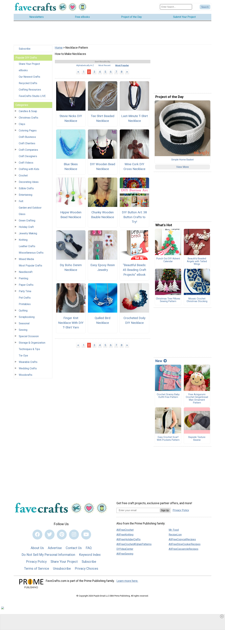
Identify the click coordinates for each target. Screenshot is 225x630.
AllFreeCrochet (125, 529)
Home (59, 47)
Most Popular (122, 65)
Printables (25, 304)
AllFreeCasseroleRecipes (183, 549)
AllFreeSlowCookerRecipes (184, 544)
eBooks (23, 70)
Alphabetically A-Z (85, 65)
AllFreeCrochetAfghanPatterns (134, 544)
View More (182, 167)
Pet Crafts (25, 297)
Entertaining (25, 194)
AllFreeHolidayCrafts (128, 539)
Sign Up (165, 510)
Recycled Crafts (28, 83)
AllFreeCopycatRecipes (182, 539)
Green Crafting (27, 220)
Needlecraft (25, 272)
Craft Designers (28, 156)
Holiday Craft (26, 227)
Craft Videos (26, 162)
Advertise (55, 548)
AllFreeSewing (124, 553)
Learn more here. (127, 581)
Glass (22, 214)
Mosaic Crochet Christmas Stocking (197, 300)
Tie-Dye (23, 355)
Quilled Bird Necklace (102, 320)
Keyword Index (90, 555)
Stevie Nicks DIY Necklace (70, 118)
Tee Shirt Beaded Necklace (102, 118)
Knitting (23, 239)
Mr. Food (174, 529)
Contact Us (74, 548)
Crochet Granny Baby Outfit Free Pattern (168, 396)
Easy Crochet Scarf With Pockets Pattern (168, 438)
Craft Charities (27, 143)
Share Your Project (29, 63)
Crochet (23, 175)
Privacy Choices (86, 568)
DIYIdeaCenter (124, 549)
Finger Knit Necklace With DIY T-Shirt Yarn (71, 322)
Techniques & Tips (29, 349)
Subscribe (24, 48)
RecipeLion (175, 534)
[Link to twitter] (50, 534)
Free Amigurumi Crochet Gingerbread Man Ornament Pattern (197, 398)
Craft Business (27, 136)
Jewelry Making (28, 233)
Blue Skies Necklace (71, 166)
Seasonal (24, 323)
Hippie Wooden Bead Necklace (70, 214)
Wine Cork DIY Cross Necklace (134, 166)
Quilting (23, 310)
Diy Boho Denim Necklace (71, 267)
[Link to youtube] (86, 534)
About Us (37, 548)
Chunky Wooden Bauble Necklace (102, 214)
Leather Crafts (27, 246)
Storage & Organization (32, 342)
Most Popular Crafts (30, 265)
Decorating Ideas (29, 182)
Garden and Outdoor (30, 207)
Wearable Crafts (28, 362)
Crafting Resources (30, 89)
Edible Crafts (26, 188)
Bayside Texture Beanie (196, 438)
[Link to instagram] (74, 534)
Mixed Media (26, 259)
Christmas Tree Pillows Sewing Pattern (168, 300)
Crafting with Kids (29, 169)
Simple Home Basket (182, 159)
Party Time (25, 291)
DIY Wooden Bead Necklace (102, 166)
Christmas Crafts (28, 117)
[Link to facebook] (37, 534)
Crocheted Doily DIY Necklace (134, 320)
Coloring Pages (28, 130)
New (158, 361)
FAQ (89, 548)
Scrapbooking (27, 317)
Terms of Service (36, 568)
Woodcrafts (25, 374)
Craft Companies (28, 149)
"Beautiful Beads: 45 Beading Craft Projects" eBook (134, 270)
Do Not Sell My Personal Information (48, 555)
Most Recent (104, 65)
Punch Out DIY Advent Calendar (168, 260)
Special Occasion (29, 336)
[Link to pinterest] (62, 534)
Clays (22, 124)
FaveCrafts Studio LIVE (32, 96)
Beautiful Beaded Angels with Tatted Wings (197, 261)
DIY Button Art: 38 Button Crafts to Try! (134, 217)
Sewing (23, 329)
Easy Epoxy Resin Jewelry (102, 267)
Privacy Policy (36, 562)
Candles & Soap (28, 111)
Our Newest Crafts (29, 76)
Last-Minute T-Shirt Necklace (134, 118)
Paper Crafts (26, 284)
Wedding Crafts (28, 368)
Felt (21, 201)
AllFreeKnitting (124, 534)
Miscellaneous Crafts (31, 252)
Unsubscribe (62, 568)
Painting (23, 278)
